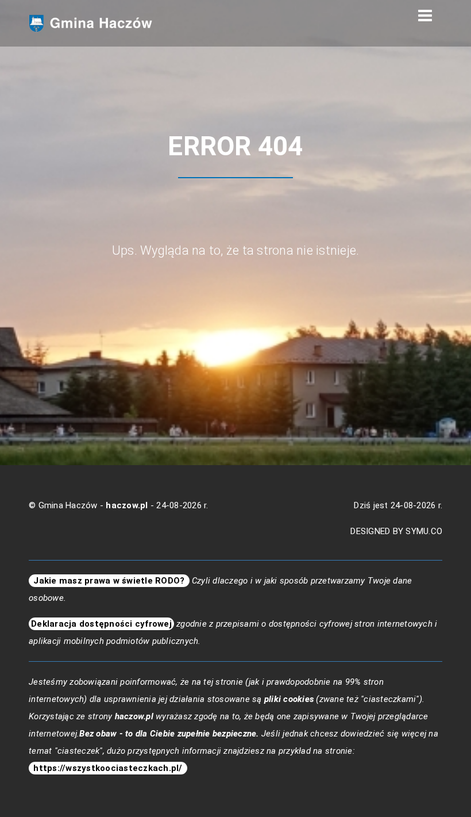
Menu (425, 16)
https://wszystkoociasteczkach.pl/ (108, 768)
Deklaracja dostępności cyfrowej (101, 624)
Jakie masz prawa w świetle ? (109, 581)
